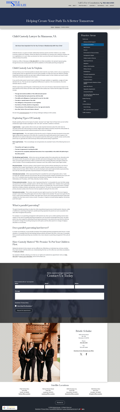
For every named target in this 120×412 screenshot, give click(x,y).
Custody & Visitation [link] (89, 44)
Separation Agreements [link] (89, 89)
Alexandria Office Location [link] (72, 394)
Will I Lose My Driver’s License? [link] (91, 109)
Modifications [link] (87, 71)
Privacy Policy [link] (25, 302)
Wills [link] (85, 101)
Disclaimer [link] (17, 302)
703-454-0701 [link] (108, 3)
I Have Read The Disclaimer (25, 306)
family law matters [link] (19, 251)
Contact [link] (112, 5)
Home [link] (70, 5)
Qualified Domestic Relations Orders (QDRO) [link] (92, 83)
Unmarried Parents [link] (88, 91)
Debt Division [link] (87, 47)
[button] (81, 354)
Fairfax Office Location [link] (24, 394)
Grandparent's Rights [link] (89, 55)
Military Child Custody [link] (89, 66)
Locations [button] (92, 5)
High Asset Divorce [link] (88, 60)
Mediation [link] (86, 63)
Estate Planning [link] (86, 98)
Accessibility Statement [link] (56, 409)
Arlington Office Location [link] (95, 394)
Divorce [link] (85, 50)
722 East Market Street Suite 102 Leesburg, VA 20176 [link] (48, 390)
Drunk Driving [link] (87, 107)
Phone (76, 283)
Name (16, 283)
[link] (16, 4)
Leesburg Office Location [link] (48, 394)
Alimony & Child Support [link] (90, 42)
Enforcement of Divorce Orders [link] (91, 52)
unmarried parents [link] (24, 112)
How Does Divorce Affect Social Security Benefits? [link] (91, 95)
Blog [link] (107, 5)
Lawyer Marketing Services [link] (70, 409)
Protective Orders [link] (88, 79)
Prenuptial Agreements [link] (89, 74)
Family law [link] (57, 27)
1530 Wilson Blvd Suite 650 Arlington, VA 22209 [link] (95, 390)
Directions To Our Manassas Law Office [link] (84, 350)
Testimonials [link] (101, 5)
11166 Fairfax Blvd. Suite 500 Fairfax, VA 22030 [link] (24, 390)
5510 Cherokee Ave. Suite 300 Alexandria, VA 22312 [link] (71, 390)
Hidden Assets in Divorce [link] (90, 58)
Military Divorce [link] (87, 69)
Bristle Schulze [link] (56, 407)
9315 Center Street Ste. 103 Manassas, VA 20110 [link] (84, 336)
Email (47, 283)
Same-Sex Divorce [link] (88, 86)
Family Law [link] (85, 39)
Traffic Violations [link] (87, 112)
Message (17, 291)
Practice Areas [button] (83, 5)
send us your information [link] (25, 256)
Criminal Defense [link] (87, 104)
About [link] (74, 5)
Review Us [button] (60, 402)
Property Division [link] (88, 77)
